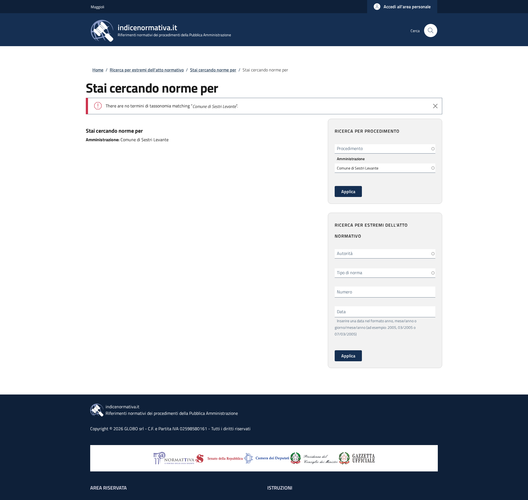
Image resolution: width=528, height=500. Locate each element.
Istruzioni (279, 487)
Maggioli (97, 7)
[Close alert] (435, 106)
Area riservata (108, 487)
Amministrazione (351, 159)
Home (97, 69)
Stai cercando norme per (213, 69)
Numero (344, 291)
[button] (402, 6)
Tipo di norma (349, 272)
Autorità (345, 253)
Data (341, 311)
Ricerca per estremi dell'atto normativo (147, 69)
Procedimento (350, 148)
